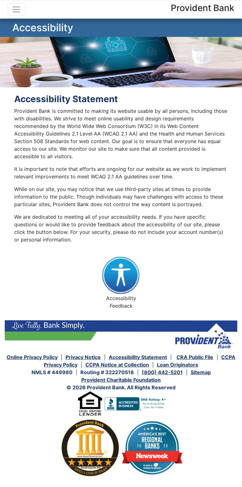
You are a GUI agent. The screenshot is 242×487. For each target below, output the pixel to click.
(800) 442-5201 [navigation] (162, 372)
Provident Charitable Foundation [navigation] (121, 380)
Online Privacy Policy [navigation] (32, 357)
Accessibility (42, 27)
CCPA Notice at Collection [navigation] (117, 365)
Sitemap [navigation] (201, 372)
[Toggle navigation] (16, 9)
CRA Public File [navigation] (194, 357)
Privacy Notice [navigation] (83, 357)
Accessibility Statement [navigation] (138, 357)
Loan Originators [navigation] (177, 365)
